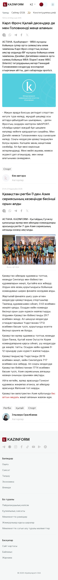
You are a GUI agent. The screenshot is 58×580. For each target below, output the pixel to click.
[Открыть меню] (53, 4)
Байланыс (7, 551)
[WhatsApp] (10, 35)
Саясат (6, 470)
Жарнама (7, 557)
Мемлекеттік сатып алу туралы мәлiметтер (26, 528)
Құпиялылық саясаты (13, 511)
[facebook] (21, 446)
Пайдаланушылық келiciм (15, 505)
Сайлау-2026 (18, 12)
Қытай (20, 408)
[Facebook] (21, 35)
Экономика (8, 481)
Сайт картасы (9, 546)
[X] (27, 35)
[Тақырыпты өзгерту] (43, 4)
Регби (7, 408)
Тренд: (5, 12)
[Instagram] (4, 35)
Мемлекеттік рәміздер (14, 516)
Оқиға (5, 464)
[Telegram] (15, 35)
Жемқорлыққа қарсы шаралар (18, 522)
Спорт (7, 169)
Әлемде (6, 487)
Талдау (6, 475)
